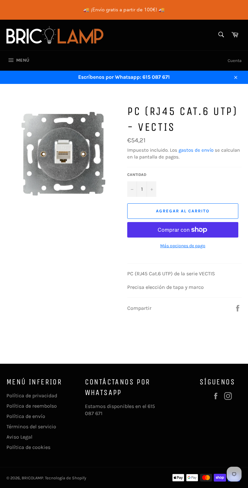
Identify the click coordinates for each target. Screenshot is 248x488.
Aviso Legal (19, 437)
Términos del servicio (31, 426)
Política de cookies (28, 447)
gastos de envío (196, 150)
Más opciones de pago (182, 246)
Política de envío (25, 416)
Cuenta (235, 60)
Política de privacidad (31, 395)
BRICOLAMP (32, 477)
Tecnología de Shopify (65, 477)
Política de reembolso (31, 406)
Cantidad (136, 174)
